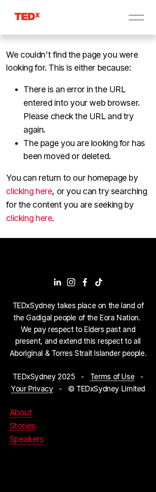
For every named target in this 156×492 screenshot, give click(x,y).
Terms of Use (112, 376)
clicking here (29, 191)
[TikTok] (98, 282)
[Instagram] (71, 282)
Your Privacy (32, 388)
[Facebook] (85, 282)
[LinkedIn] (57, 282)
